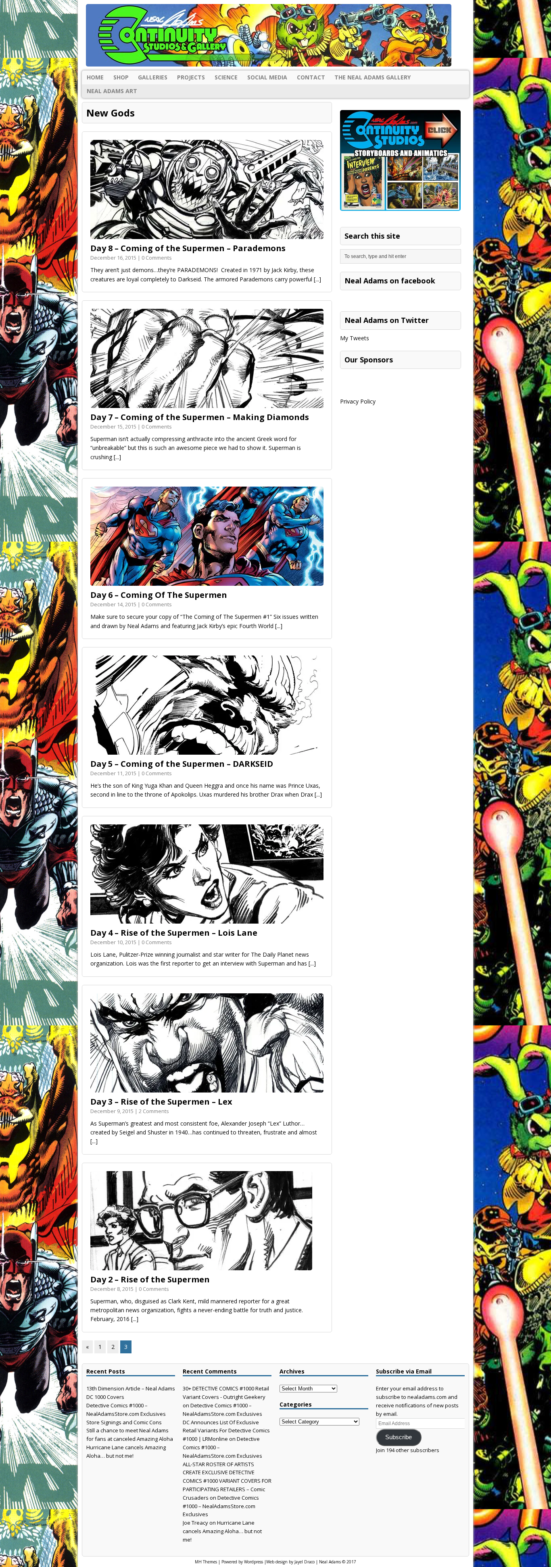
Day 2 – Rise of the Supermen (150, 1279)
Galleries (152, 77)
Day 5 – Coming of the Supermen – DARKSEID (181, 763)
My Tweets (354, 338)
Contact (311, 77)
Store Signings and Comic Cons (124, 1422)
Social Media (267, 77)
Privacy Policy (358, 401)
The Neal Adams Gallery (372, 77)
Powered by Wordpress (242, 1562)
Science (226, 77)
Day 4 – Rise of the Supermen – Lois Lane (173, 932)
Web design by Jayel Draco (290, 1562)
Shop (121, 77)
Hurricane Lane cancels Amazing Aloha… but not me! (222, 1531)
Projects (191, 77)
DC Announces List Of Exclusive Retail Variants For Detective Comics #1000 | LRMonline (226, 1431)
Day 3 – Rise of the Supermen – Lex (161, 1101)
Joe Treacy (195, 1522)
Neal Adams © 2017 (337, 1562)
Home (95, 77)
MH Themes (206, 1562)
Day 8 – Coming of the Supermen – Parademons (188, 248)
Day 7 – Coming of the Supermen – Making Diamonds (199, 417)
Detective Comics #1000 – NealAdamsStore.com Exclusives (221, 1506)
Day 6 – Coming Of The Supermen (158, 594)
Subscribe (398, 1437)
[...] (317, 279)
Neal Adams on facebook (389, 280)
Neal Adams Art (112, 91)
